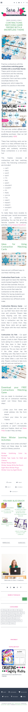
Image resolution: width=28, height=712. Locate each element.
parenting (12, 615)
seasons (9, 618)
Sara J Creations (15, 703)
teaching (12, 620)
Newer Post (6, 542)
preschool (18, 615)
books (6, 610)
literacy (19, 20)
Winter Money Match (8, 463)
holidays (13, 20)
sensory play (16, 618)
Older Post (21, 542)
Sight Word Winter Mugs (10, 468)
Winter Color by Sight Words (11, 470)
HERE (15, 136)
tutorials (12, 623)
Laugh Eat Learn (5, 704)
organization (4, 615)
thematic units (5, 623)
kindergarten (10, 612)
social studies (4, 620)
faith (15, 610)
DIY (2, 610)
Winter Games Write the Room (12, 465)
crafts (10, 610)
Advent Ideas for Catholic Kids (7, 524)
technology (19, 620)
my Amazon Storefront (18, 225)
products (3, 618)
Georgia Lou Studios (21, 704)
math (23, 612)
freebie (8, 20)
